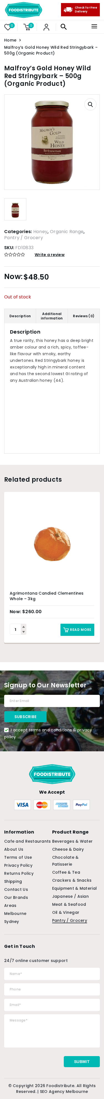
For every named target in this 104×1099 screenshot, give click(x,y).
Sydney (11, 921)
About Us (13, 849)
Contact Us (16, 889)
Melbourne (15, 913)
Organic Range (66, 231)
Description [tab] (20, 316)
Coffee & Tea (66, 872)
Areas (10, 905)
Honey (40, 231)
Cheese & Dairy (68, 849)
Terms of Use (18, 857)
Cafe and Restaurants (27, 841)
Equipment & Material (74, 888)
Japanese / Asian (70, 896)
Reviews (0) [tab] (83, 316)
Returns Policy (19, 873)
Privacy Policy (18, 865)
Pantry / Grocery (23, 237)
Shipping (13, 881)
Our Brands (16, 897)
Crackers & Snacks (72, 880)
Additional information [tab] (52, 316)
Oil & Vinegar (66, 912)
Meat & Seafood (69, 904)
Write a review (50, 254)
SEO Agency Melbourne (64, 1091)
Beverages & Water (72, 841)
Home (10, 40)
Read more (81, 629)
